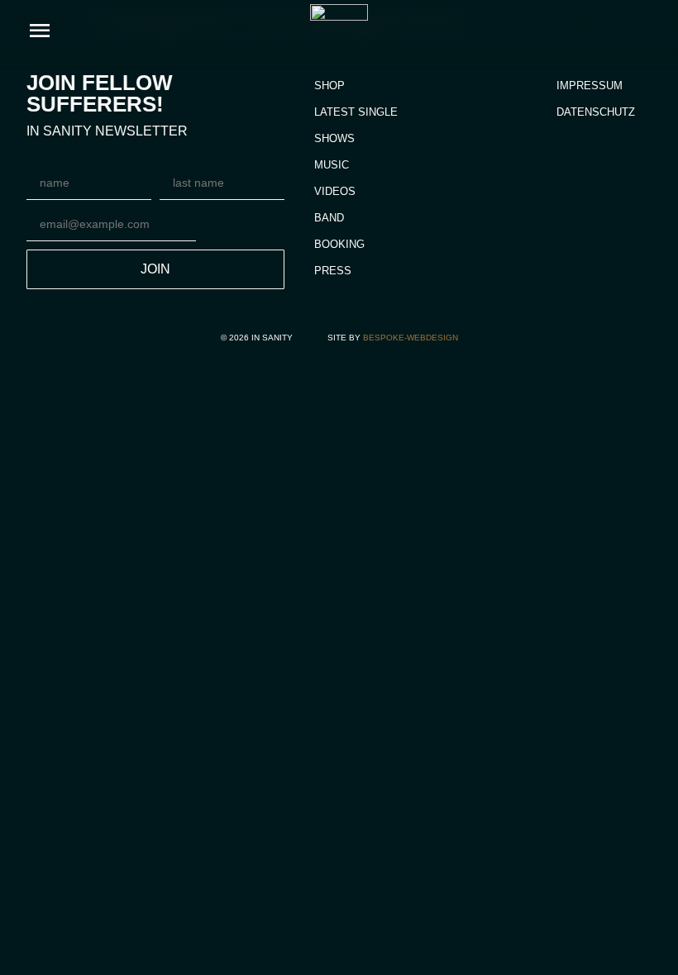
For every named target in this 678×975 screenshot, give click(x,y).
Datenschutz (595, 112)
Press (332, 270)
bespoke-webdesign (410, 337)
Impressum (589, 85)
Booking (339, 244)
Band (329, 218)
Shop (329, 85)
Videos (335, 191)
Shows (334, 138)
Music (331, 165)
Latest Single (356, 112)
